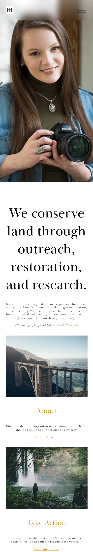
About (46, 411)
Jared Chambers (67, 325)
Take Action (46, 523)
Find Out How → (46, 549)
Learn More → (46, 437)
